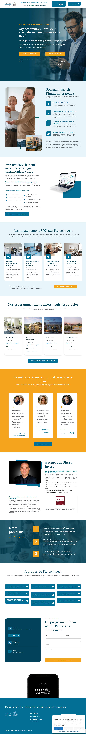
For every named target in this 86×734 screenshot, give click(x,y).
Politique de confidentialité (74, 731)
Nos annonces (43, 2)
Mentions (30, 730)
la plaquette (74, 4)
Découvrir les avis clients (43, 444)
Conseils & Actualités (40, 5)
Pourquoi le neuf (25, 2)
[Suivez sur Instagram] (10, 635)
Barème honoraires (34, 721)
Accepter (58, 728)
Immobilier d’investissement (36, 719)
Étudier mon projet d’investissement (17, 214)
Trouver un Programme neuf (55, 53)
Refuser (68, 728)
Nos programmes (35, 2)
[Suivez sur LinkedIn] (14, 635)
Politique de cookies (22, 730)
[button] (83, 717)
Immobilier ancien (34, 718)
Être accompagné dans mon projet (65, 286)
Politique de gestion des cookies (63, 731)
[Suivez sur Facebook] (18, 635)
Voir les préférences (79, 728)
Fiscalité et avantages (28, 5)
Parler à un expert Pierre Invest (29, 53)
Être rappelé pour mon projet (63, 660)
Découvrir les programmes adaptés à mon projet (43, 360)
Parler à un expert (60, 3)
